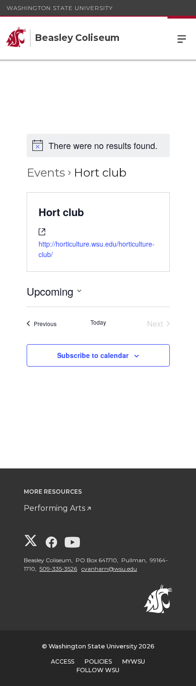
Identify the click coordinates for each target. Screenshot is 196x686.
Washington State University (60, 7)
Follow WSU (98, 670)
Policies (98, 661)
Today (98, 322)
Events (46, 172)
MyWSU (133, 661)
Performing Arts (54, 508)
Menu (181, 38)
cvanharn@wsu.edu (109, 568)
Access (62, 661)
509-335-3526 (58, 568)
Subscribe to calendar (92, 355)
